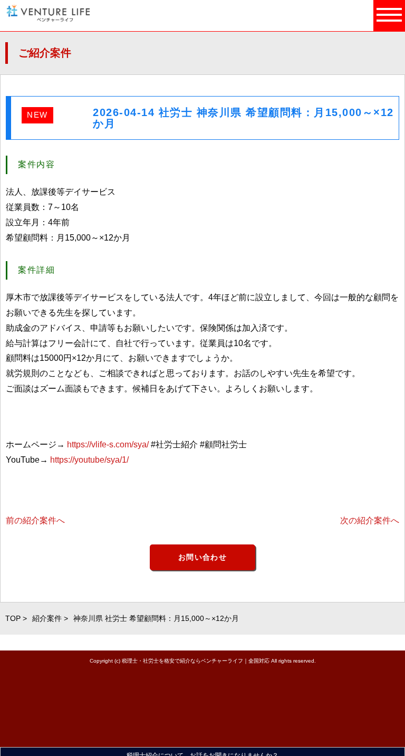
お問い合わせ (202, 557)
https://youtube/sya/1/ (89, 459)
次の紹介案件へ (369, 520)
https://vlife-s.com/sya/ (108, 444)
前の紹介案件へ (35, 520)
